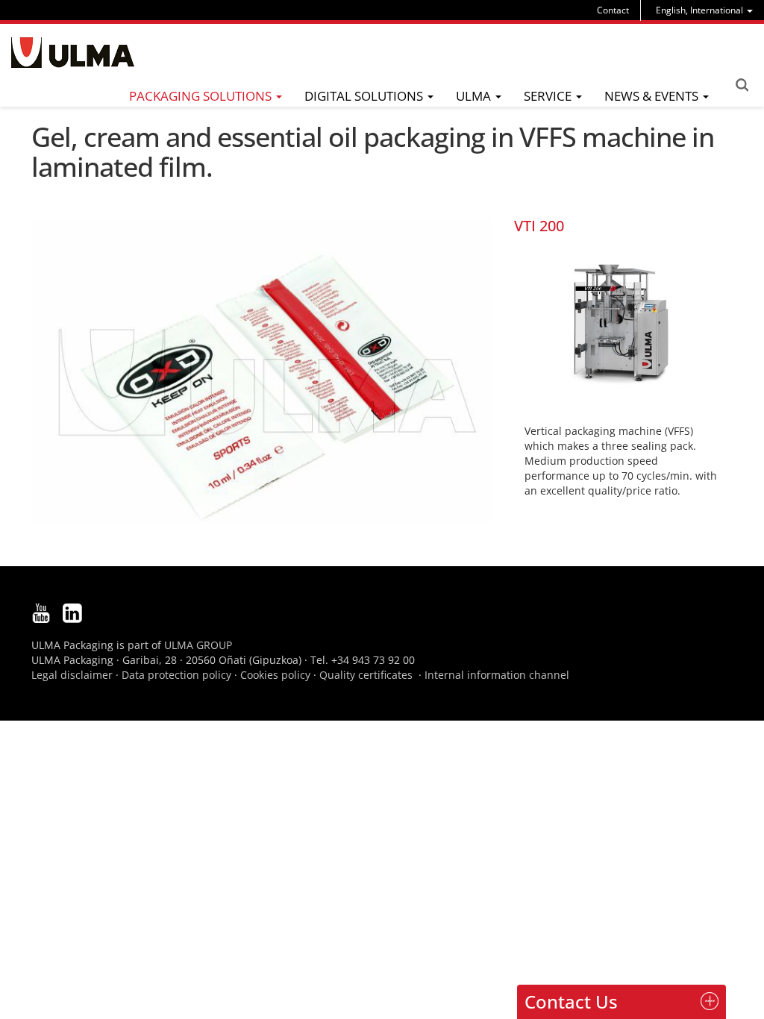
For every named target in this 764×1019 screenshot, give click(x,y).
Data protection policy (176, 675)
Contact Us (571, 1001)
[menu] (704, 10)
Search (741, 85)
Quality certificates (366, 675)
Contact (613, 10)
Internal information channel (497, 675)
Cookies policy (275, 675)
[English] (72, 52)
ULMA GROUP (198, 645)
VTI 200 (539, 226)
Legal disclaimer (72, 675)
